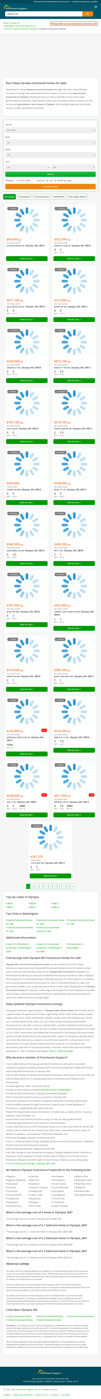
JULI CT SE (11, 802)
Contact (54, 1395)
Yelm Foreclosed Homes (49, 1320)
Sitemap (6, 1395)
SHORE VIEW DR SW (62, 428)
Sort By (8, 124)
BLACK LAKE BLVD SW (63, 676)
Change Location (50, 186)
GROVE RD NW (13, 676)
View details (26, 258)
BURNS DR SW (60, 306)
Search (50, 174)
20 (43, 180)
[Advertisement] (50, 58)
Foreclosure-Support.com (27, 1389)
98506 (33, 903)
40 (51, 180)
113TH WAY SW (37, 863)
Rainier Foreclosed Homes (50, 1316)
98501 (10, 903)
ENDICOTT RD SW (62, 367)
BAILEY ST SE (59, 489)
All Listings (9, 196)
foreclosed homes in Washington (55, 1089)
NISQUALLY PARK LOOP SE (18, 737)
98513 (56, 903)
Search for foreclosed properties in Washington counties (49, 948)
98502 (10, 907)
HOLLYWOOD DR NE (15, 306)
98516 (56, 907)
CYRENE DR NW (13, 489)
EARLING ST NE (13, 367)
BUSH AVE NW (13, 611)
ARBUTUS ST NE (61, 737)
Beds (7, 137)
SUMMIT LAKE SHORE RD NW (67, 611)
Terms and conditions (22, 1395)
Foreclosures (24, 196)
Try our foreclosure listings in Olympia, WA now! (31, 1163)
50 (55, 180)
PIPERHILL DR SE (61, 802)
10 (68, 886)
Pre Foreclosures (41, 196)
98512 (33, 907)
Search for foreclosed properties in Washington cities (18, 948)
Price (7, 162)
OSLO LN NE (12, 428)
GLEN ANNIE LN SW (15, 550)
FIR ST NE (58, 550)
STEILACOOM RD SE (15, 245)
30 (47, 180)
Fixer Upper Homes (77, 196)
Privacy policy (41, 1395)
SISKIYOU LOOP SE (62, 245)
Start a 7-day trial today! (61, 1051)
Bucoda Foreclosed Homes (81, 1316)
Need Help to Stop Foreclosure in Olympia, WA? (75, 23)
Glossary (65, 1395)
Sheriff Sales (59, 196)
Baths (7, 149)
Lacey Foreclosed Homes (19, 1316)
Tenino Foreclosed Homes (20, 1320)
